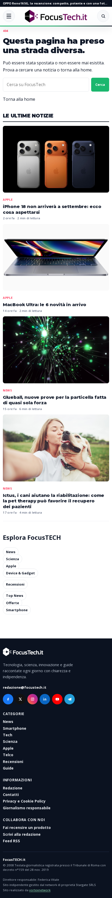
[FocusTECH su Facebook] (8, 699)
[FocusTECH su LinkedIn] (45, 699)
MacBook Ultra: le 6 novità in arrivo (44, 304)
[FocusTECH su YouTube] (57, 699)
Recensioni (15, 584)
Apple (8, 199)
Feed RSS (11, 840)
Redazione (12, 787)
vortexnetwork (40, 890)
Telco (8, 754)
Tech (7, 734)
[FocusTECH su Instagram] (32, 699)
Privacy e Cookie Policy (24, 801)
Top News (14, 595)
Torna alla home (19, 99)
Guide (8, 768)
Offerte (12, 602)
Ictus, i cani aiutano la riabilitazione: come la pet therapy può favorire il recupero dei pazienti (53, 501)
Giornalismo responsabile (27, 807)
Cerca (100, 84)
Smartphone (17, 610)
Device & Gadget (20, 573)
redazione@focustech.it (24, 687)
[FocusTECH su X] (20, 699)
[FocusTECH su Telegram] (69, 699)
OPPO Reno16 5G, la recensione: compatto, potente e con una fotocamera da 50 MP (56, 3)
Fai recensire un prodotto (27, 827)
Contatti (11, 794)
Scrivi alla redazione (22, 834)
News (7, 390)
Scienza (12, 559)
